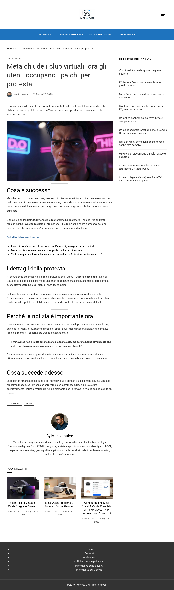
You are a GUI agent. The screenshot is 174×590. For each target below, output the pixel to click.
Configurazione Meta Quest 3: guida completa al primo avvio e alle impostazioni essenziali (97, 508)
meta (29, 404)
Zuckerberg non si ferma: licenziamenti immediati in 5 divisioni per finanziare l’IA (56, 254)
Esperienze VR (14, 58)
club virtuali (15, 404)
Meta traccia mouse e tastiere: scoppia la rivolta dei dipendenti (47, 250)
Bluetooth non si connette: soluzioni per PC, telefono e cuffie (141, 108)
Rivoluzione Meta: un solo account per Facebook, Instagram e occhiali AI (52, 246)
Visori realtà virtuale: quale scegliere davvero (22, 504)
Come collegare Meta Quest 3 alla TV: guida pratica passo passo (140, 179)
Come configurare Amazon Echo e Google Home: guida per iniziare (143, 131)
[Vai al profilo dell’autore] (59, 421)
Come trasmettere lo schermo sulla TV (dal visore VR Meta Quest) (141, 167)
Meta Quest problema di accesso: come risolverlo (59, 504)
